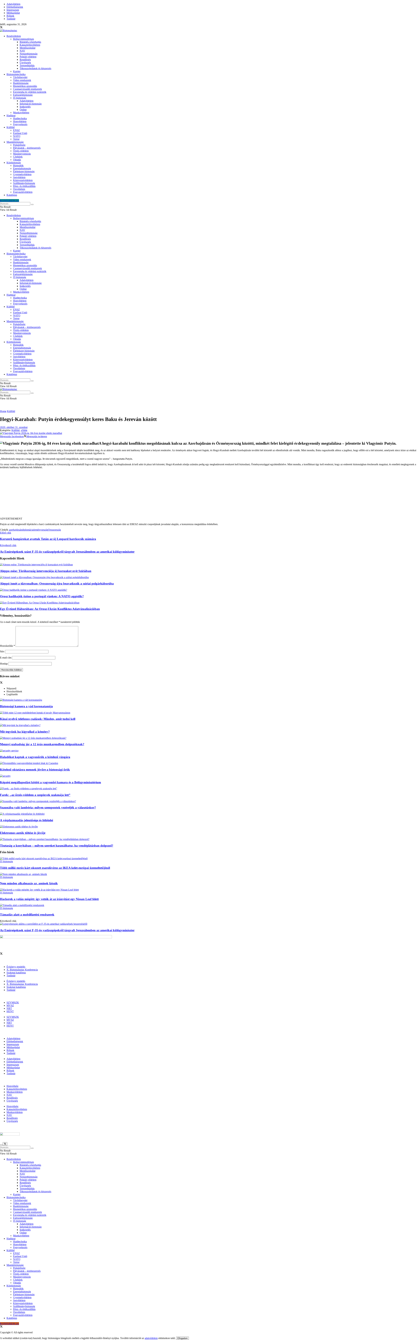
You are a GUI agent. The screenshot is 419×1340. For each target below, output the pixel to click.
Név (2, 651)
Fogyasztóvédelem (22, 192)
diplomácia (27, 529)
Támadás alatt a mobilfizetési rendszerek (27, 914)
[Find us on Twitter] (1, 27)
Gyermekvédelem (22, 174)
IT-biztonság (19, 97)
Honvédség (12, 1086)
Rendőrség (25, 59)
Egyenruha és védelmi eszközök (29, 92)
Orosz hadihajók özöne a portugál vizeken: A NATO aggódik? (42, 596)
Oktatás (17, 159)
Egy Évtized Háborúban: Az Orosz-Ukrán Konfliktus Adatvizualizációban (50, 609)
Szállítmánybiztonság (24, 183)
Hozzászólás (7, 645)
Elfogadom (182, 1338)
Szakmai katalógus (16, 972)
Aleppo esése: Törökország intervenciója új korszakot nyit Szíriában (45, 571)
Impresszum (13, 10)
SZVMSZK (13, 1002)
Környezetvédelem (23, 180)
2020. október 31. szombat (13, 427)
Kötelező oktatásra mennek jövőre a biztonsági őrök (35, 769)
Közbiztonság (14, 162)
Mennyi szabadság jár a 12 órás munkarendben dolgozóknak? (42, 744)
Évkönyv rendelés (16, 966)
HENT (10, 1011)
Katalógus (12, 195)
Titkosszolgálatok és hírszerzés (35, 68)
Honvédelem (19, 121)
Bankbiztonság (20, 83)
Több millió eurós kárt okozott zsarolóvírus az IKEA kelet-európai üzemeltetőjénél (55, 868)
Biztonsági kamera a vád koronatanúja (26, 706)
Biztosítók (18, 165)
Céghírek (18, 156)
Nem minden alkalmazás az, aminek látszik (29, 883)
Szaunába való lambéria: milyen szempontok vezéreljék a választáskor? (48, 807)
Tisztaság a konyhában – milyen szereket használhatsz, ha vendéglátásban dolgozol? (56, 845)
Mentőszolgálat (27, 47)
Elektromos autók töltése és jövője (22, 833)
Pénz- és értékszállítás (24, 186)
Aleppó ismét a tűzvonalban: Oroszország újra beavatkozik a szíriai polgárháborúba (57, 583)
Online (23, 109)
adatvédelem (151, 1338)
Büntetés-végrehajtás (30, 42)
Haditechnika (20, 118)
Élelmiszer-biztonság (24, 171)
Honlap (4, 663)
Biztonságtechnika (16, 74)
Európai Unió (20, 133)
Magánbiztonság (15, 142)
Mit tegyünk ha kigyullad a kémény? (25, 731)
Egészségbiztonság (23, 95)
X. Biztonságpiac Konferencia (22, 969)
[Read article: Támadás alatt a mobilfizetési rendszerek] (209, 905)
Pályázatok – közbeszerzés (27, 147)
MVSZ (10, 1005)
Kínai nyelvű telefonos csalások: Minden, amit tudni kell (37, 719)
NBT (9, 1008)
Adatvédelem (13, 4)
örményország (40, 529)
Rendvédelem (14, 36)
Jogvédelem (19, 177)
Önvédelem (19, 189)
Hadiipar (11, 115)
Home (3, 411)
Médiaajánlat (13, 12)
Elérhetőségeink (15, 7)
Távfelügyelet (20, 77)
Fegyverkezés (20, 124)
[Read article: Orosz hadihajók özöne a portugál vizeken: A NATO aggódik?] (209, 590)
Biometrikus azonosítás (25, 86)
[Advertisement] (209, 494)
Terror (16, 139)
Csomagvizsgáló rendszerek (27, 89)
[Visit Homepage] (8, 30)
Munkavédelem (21, 112)
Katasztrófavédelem (30, 44)
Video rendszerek (22, 80)
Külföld (11, 127)
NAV (22, 50)
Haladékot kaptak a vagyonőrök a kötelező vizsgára (35, 757)
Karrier (16, 71)
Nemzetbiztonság (28, 53)
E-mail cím (5, 657)
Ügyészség (25, 62)
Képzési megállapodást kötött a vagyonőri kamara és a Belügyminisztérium (50, 782)
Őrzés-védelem (21, 150)
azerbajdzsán (15, 529)
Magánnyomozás (22, 153)
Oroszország (54, 529)
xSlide (24, 430)
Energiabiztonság (22, 168)
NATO (16, 136)
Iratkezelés (25, 106)
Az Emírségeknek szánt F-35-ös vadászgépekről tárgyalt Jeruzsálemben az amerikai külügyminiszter (67, 930)
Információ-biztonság (31, 103)
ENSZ (16, 130)
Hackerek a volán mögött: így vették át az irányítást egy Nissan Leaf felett (49, 899)
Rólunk (10, 15)
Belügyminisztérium (23, 39)
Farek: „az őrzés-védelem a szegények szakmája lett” (35, 795)
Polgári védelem (28, 56)
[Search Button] (32, 204)
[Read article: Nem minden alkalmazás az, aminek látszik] (209, 874)
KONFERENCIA (9, 200)
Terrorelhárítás (27, 65)
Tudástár (11, 18)
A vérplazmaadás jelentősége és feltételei (26, 820)
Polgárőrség (19, 145)
